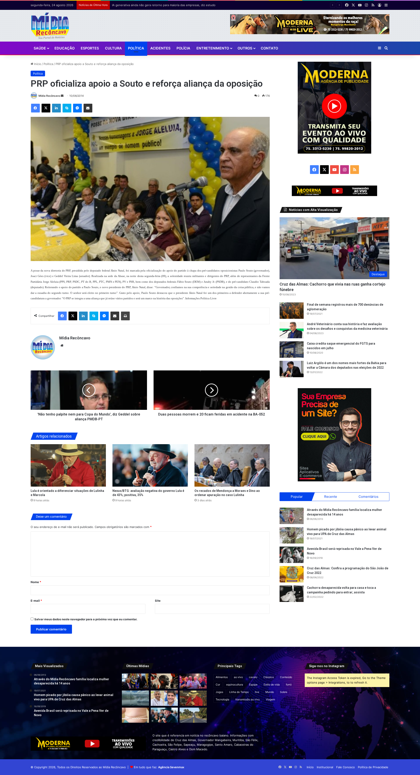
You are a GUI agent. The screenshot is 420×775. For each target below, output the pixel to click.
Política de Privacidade (373, 767)
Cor (218, 684)
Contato (269, 48)
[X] (46, 108)
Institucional (325, 767)
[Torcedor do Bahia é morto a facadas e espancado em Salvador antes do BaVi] (135, 698)
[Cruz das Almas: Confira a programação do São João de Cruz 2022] (292, 574)
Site (158, 600)
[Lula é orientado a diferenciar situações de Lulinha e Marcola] (68, 465)
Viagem (270, 699)
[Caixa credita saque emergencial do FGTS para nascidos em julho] (292, 349)
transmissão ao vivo (247, 699)
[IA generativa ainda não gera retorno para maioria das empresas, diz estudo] (164, 681)
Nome (36, 582)
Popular (297, 496)
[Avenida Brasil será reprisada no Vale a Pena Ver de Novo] (292, 555)
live (257, 692)
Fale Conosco (345, 767)
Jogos (219, 692)
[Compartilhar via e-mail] (88, 108)
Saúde (40, 48)
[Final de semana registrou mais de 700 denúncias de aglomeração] (292, 310)
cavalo (253, 677)
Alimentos (222, 677)
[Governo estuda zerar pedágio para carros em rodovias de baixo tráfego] (193, 715)
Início (37, 64)
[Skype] (67, 108)
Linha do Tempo (239, 692)
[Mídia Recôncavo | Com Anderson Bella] (50, 25)
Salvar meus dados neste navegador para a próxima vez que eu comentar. (85, 619)
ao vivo (238, 677)
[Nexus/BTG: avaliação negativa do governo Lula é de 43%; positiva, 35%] (150, 465)
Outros (245, 48)
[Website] (62, 345)
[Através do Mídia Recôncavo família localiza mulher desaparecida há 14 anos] (292, 516)
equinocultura (234, 684)
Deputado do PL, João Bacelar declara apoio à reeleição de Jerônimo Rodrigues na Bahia (172, 5)
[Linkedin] (56, 108)
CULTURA (113, 48)
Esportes (90, 48)
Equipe (253, 684)
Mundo (269, 692)
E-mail (36, 600)
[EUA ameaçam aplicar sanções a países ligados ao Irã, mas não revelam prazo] (135, 681)
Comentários (368, 496)
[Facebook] (35, 108)
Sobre (283, 692)
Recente (330, 496)
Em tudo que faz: (159, 767)
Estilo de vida (272, 684)
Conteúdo (286, 677)
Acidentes (160, 48)
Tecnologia (222, 699)
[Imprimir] (125, 316)
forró (289, 684)
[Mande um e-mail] (62, 95)
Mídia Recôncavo (49, 95)
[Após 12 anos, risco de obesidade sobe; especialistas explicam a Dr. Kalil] (135, 715)
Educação (64, 48)
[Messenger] (77, 108)
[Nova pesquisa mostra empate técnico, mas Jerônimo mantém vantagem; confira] (164, 698)
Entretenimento (212, 48)
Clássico (268, 677)
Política (136, 48)
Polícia (183, 48)
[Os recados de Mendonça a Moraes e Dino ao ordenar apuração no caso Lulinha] (232, 465)
